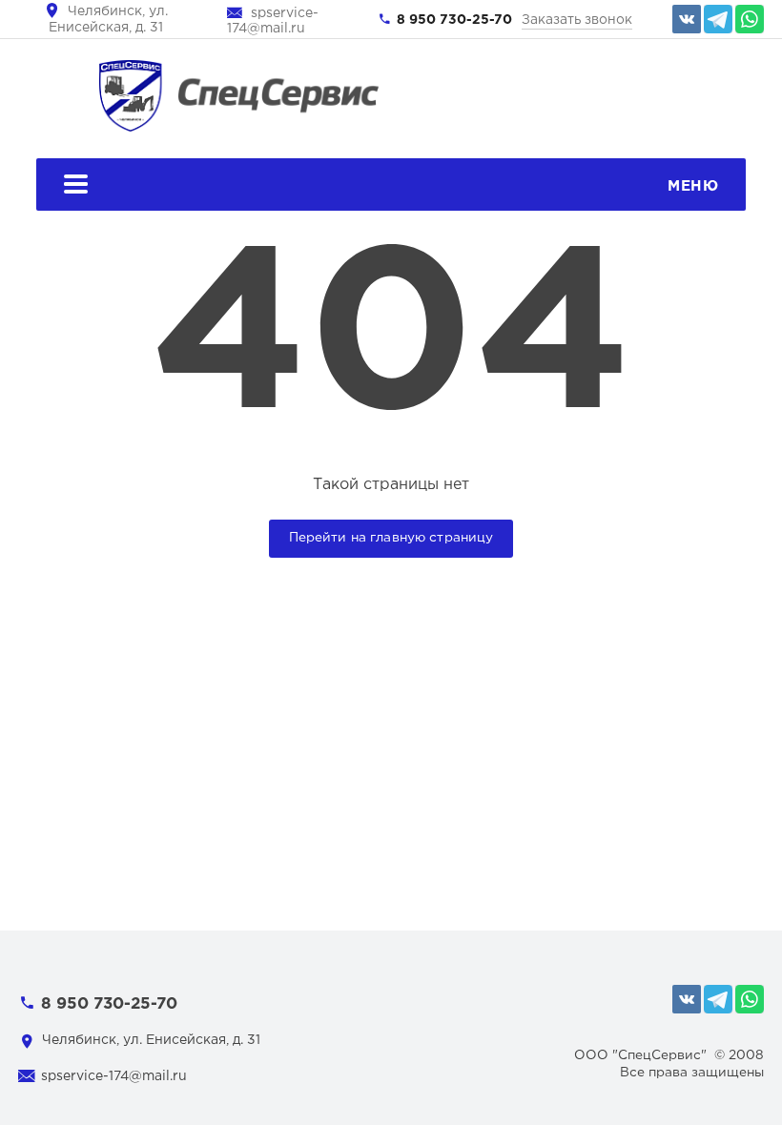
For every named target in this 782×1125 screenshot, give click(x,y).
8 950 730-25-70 (454, 20)
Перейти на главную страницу (391, 537)
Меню (693, 186)
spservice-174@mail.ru (114, 1076)
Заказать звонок (577, 20)
